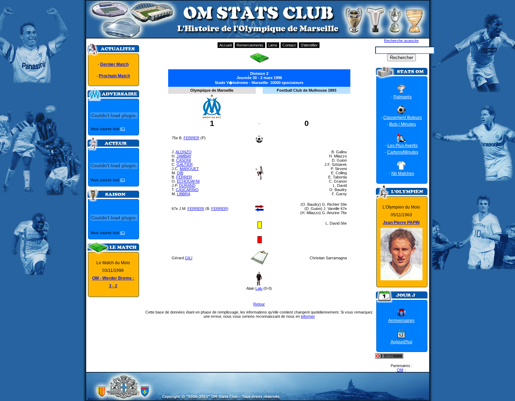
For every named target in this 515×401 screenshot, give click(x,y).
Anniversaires (401, 320)
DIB (180, 173)
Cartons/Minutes (402, 152)
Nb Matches (402, 173)
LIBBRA (183, 194)
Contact (289, 45)
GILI (188, 258)
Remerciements (249, 45)
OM (400, 370)
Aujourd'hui (401, 341)
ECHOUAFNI (188, 181)
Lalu (258, 288)
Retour (259, 304)
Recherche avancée (401, 40)
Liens (272, 45)
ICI (122, 129)
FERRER (191, 138)
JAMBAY (184, 156)
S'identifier (309, 45)
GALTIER (185, 164)
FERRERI (195, 208)
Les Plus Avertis (402, 145)
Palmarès (402, 96)
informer (308, 316)
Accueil (225, 45)
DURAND (187, 185)
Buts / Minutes (402, 124)
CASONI (183, 160)
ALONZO (184, 152)
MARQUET (189, 169)
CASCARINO (187, 190)
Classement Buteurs (402, 117)
